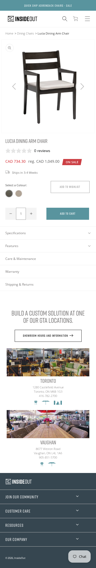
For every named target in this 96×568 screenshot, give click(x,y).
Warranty (12, 271)
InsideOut (19, 558)
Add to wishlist (70, 187)
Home (9, 33)
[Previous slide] (14, 86)
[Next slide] (82, 86)
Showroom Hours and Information (45, 336)
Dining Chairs (25, 33)
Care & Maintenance (20, 258)
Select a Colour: (16, 185)
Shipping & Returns (19, 284)
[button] (64, 18)
